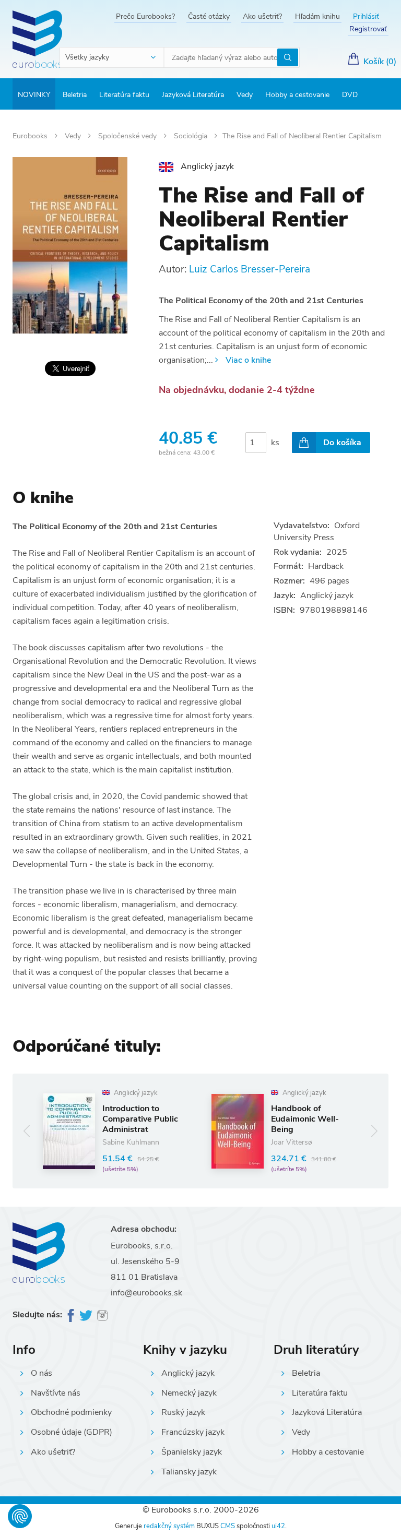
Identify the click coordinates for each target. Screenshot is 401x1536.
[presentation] (26, 1130)
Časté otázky (209, 16)
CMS (227, 1526)
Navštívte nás (55, 1393)
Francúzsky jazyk (193, 1432)
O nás (41, 1373)
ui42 (278, 1526)
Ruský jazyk (183, 1412)
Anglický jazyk (188, 1373)
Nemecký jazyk (189, 1393)
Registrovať (368, 29)
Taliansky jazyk (189, 1472)
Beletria (75, 95)
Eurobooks (31, 136)
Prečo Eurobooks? (145, 16)
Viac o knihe (248, 360)
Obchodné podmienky (71, 1412)
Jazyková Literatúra (193, 95)
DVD (350, 95)
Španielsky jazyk (191, 1452)
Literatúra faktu (124, 95)
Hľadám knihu (317, 16)
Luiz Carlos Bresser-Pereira (249, 269)
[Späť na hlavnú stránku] (37, 39)
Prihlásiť (366, 16)
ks (275, 442)
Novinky (34, 95)
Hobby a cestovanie (297, 95)
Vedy (245, 95)
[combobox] (112, 57)
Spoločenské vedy (128, 136)
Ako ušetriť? (262, 16)
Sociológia (191, 136)
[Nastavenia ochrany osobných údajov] (20, 1516)
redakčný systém (169, 1526)
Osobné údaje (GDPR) (71, 1432)
